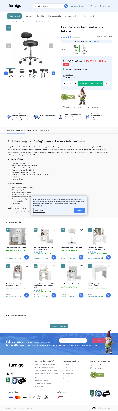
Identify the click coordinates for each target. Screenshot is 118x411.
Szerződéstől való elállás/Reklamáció (46, 373)
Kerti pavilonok (67, 376)
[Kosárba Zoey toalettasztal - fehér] (26, 257)
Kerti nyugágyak (68, 373)
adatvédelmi (84, 345)
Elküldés (98, 341)
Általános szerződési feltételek (44, 367)
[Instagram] (12, 374)
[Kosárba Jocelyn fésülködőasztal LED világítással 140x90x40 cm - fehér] (53, 295)
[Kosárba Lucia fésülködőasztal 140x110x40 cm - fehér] (108, 257)
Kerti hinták (66, 382)
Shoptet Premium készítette (103, 408)
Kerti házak (66, 367)
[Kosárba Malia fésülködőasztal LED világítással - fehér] (53, 257)
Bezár (64, 90)
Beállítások (39, 210)
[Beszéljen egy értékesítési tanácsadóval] (73, 107)
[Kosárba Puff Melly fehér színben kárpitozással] (108, 295)
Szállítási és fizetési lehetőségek (45, 364)
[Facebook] (8, 374)
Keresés (66, 6)
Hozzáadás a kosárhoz (90, 83)
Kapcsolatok (78, 6)
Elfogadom (79, 210)
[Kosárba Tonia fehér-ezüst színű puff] (81, 257)
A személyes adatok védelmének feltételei (45, 377)
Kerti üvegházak (68, 370)
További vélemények (59, 326)
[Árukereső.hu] (68, 97)
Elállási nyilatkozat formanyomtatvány (47, 370)
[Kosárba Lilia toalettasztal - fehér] (81, 295)
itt (41, 206)
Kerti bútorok (67, 364)
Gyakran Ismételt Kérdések (43, 383)
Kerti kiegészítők (68, 379)
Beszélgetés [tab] (44, 130)
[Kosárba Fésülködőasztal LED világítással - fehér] (26, 295)
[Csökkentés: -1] (65, 84)
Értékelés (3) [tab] (32, 130)
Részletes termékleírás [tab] (16, 130)
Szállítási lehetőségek (70, 76)
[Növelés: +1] (75, 84)
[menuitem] (14, 16)
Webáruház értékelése (42, 381)
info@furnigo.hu (98, 368)
